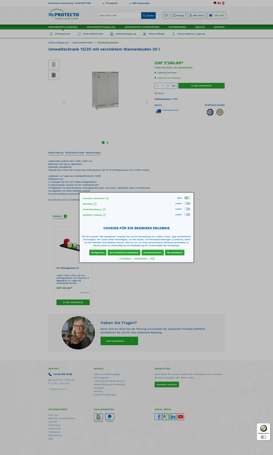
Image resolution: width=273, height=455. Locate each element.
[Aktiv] (187, 197)
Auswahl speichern (152, 252)
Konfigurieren (98, 252)
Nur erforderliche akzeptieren (123, 252)
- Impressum (125, 258)
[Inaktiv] (187, 203)
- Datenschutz (140, 258)
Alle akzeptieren (175, 252)
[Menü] (268, 425)
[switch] (263, 437)
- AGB (152, 258)
